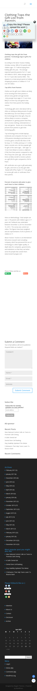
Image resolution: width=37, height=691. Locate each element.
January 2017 (10, 474)
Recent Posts (10, 429)
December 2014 (11, 540)
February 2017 (10, 470)
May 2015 (9, 525)
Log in (8, 664)
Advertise (9, 606)
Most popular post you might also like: (17, 550)
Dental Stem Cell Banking (13, 440)
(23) (12, 544)
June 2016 (9, 482)
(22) (13, 509)
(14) (10, 517)
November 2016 (11, 478)
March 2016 (10, 494)
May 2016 (9, 486)
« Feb (8, 649)
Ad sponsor (9, 423)
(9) (10, 525)
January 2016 (10, 497)
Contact (8, 613)
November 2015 (11, 501)
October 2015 (10, 505)
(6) (11, 474)
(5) (11, 513)
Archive (8, 621)
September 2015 (11, 509)
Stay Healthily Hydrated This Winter (16, 443)
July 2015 (9, 517)
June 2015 (9, 521)
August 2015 (10, 513)
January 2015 (10, 536)
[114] (9, 586)
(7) (11, 529)
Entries (9, 668)
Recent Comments (12, 453)
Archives (8, 467)
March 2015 (10, 529)
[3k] (6, 586)
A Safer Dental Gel (10, 437)
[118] (9, 592)
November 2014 (11, 544)
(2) (10, 482)
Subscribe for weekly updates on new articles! (14, 406)
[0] (6, 592)
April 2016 (9, 490)
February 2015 (10, 532)
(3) (11, 470)
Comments (11, 672)
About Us (9, 609)
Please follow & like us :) (15, 583)
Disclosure (9, 617)
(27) (12, 505)
